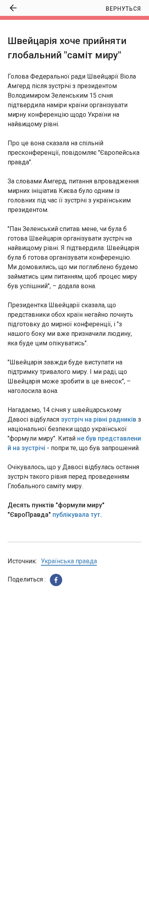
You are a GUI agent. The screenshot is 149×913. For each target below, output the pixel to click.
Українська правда (69, 561)
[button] (56, 580)
